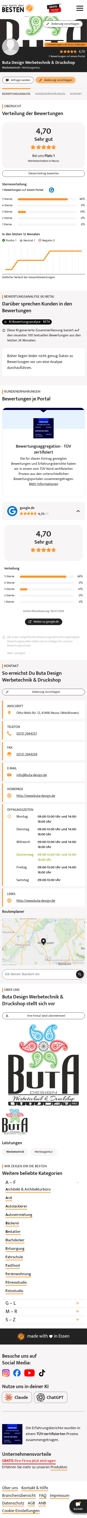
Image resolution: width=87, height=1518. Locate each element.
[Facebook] (17, 1373)
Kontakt (76, 94)
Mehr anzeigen (16, 653)
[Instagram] (6, 1373)
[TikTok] (42, 1373)
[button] (78, 1506)
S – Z (42, 1320)
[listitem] (28, 1190)
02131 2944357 (26, 734)
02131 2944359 (26, 754)
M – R (42, 1311)
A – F (41, 1182)
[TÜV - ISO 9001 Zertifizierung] (12, 1434)
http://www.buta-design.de (35, 796)
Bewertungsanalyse (16, 94)
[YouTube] (29, 1373)
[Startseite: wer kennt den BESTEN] (18, 8)
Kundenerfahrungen (50, 94)
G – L (42, 1303)
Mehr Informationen (43, 484)
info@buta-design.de (31, 775)
